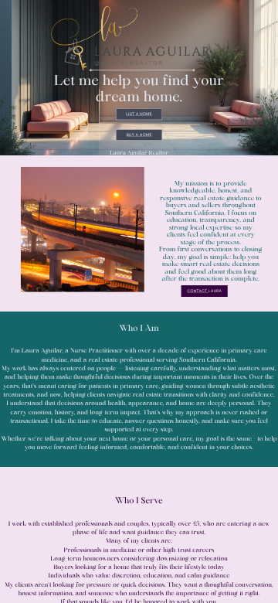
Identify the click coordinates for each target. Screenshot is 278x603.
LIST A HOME (139, 114)
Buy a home (139, 135)
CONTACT (197, 291)
